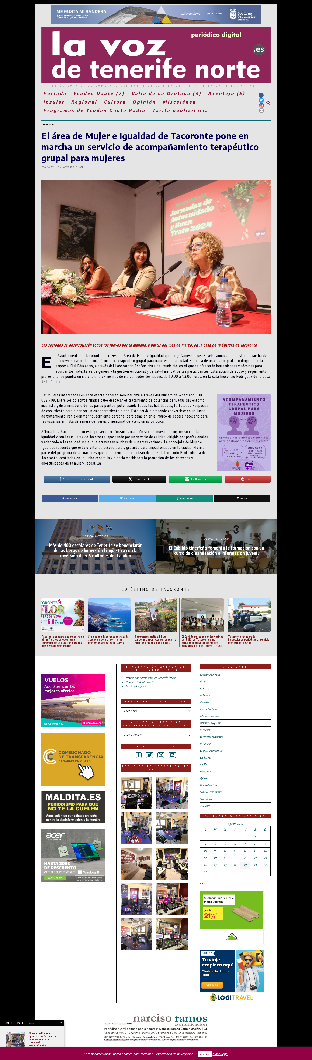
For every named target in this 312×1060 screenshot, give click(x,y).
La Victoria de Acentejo (211, 750)
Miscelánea (179, 101)
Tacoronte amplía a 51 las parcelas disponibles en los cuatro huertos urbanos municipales (155, 639)
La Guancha (205, 730)
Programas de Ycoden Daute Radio (94, 110)
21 (245, 858)
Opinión (144, 101)
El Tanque (204, 695)
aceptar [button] (204, 1054)
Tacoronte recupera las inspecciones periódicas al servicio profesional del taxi (248, 639)
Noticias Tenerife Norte (139, 682)
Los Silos (204, 764)
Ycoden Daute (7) (99, 93)
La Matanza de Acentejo (211, 737)
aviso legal (220, 1054)
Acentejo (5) (226, 93)
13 (234, 851)
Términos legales (135, 686)
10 (205, 851)
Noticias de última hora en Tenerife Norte (150, 677)
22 (255, 858)
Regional (84, 101)
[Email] (261, 110)
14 (245, 851)
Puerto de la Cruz (208, 785)
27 (234, 865)
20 (234, 858)
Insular (54, 101)
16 (265, 851)
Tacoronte (48, 124)
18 (215, 858)
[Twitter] (261, 100)
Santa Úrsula (206, 799)
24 (205, 865)
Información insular (209, 716)
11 (215, 851)
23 (265, 858)
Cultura (115, 101)
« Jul (202, 883)
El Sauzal (204, 688)
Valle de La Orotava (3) (166, 93)
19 (224, 858)
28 (244, 865)
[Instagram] (261, 105)
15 (255, 851)
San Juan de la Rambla (210, 792)
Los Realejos (205, 757)
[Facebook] (261, 95)
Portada (55, 93)
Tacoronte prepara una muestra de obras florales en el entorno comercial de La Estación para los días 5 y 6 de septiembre (62, 641)
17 (205, 858)
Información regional (210, 723)
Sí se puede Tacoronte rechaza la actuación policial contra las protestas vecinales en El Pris (108, 639)
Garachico (204, 702)
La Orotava (205, 744)
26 (224, 865)
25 (215, 865)
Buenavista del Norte (210, 674)
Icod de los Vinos (208, 709)
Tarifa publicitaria (180, 110)
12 (225, 851)
